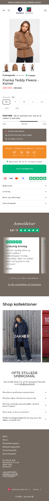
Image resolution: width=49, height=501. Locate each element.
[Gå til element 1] (6, 67)
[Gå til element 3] (23, 67)
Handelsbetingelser (11, 443)
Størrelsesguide (9, 454)
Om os (5, 440)
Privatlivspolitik (9, 450)
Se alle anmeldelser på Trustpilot (24, 285)
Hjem (5, 436)
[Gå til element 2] (15, 67)
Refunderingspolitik (11, 447)
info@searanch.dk (27, 384)
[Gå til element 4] (32, 67)
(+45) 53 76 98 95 (10, 472)
